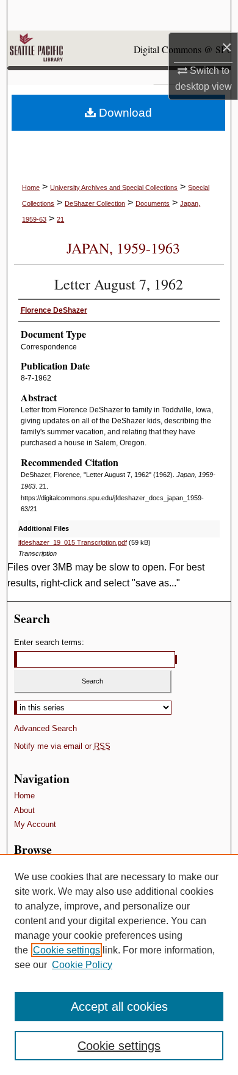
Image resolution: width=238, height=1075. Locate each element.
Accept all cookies (119, 1006)
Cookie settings (66, 950)
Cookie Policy (82, 965)
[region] (119, 964)
